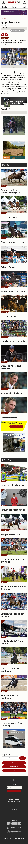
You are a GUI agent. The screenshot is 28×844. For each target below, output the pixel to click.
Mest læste (14, 770)
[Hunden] (14, 823)
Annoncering (19, 811)
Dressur (3, 664)
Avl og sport (4, 530)
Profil (3, 213)
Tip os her (7, 811)
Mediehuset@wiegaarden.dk (17, 802)
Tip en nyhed (14, 767)
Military (3, 238)
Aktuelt (3, 186)
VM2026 (3, 480)
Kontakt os (13, 811)
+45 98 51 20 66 (7, 802)
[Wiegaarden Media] (14, 831)
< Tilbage (3, 18)
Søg (22, 758)
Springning (4, 38)
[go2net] (14, 827)
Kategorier (14, 763)
